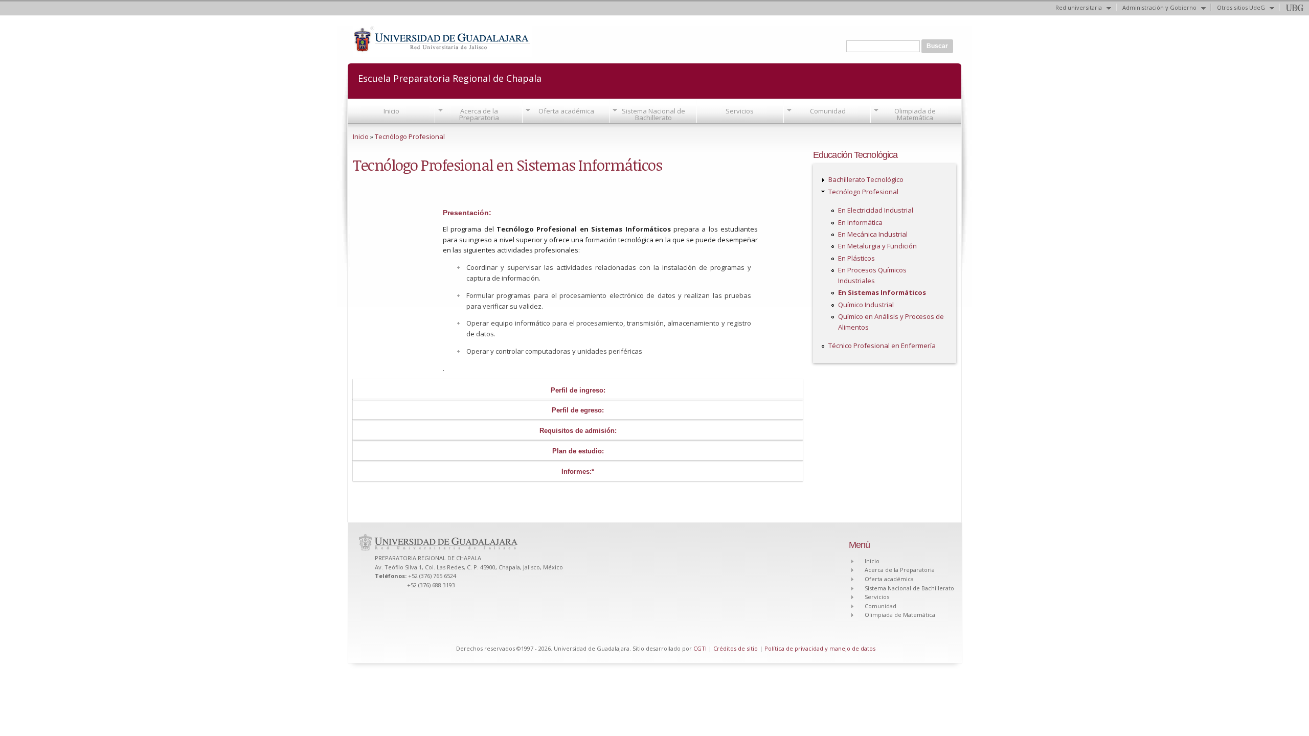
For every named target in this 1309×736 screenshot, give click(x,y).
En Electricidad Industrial (875, 210)
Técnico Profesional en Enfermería (882, 345)
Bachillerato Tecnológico (866, 179)
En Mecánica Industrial (873, 234)
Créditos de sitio (735, 648)
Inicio (391, 111)
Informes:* (577, 471)
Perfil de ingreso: (578, 390)
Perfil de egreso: (578, 410)
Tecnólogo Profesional (410, 136)
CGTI (700, 648)
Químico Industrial (866, 304)
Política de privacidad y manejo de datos (819, 648)
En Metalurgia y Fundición (877, 245)
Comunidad (828, 111)
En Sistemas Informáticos (882, 292)
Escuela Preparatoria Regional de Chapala (449, 77)
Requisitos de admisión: (578, 430)
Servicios (740, 111)
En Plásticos (856, 258)
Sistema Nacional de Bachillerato (653, 114)
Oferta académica (566, 111)
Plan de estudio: (578, 451)
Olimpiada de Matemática (915, 114)
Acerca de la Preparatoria (479, 114)
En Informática (860, 222)
